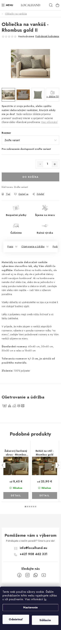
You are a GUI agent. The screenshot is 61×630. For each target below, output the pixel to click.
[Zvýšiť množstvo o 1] (55, 164)
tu (45, 599)
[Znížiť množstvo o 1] (40, 164)
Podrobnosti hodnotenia (47, 36)
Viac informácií (49, 122)
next (58, 465)
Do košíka (31, 177)
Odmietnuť (16, 619)
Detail (16, 495)
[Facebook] (19, 575)
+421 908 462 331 (33, 554)
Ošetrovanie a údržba (32, 246)
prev (2, 465)
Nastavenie (30, 607)
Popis (10, 246)
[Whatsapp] (36, 575)
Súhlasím (45, 620)
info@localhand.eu (33, 548)
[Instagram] (27, 575)
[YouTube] (44, 575)
